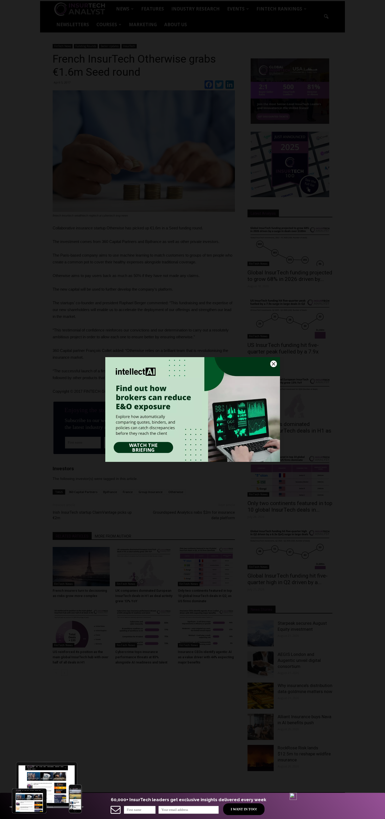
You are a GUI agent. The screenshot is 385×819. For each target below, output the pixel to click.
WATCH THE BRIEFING (143, 447)
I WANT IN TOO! (244, 809)
